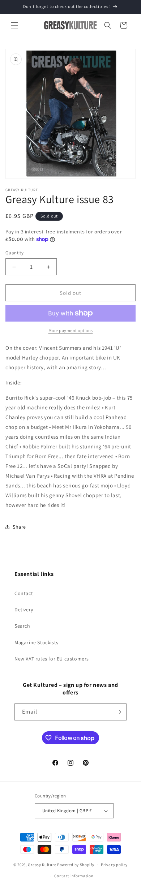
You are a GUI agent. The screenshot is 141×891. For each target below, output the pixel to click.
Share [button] (19, 527)
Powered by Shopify (75, 864)
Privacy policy (114, 864)
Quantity (14, 253)
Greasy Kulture (42, 864)
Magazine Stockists (36, 642)
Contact (23, 593)
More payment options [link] (70, 330)
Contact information (73, 875)
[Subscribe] (118, 711)
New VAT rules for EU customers (51, 658)
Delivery (23, 609)
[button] (14, 25)
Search (22, 626)
